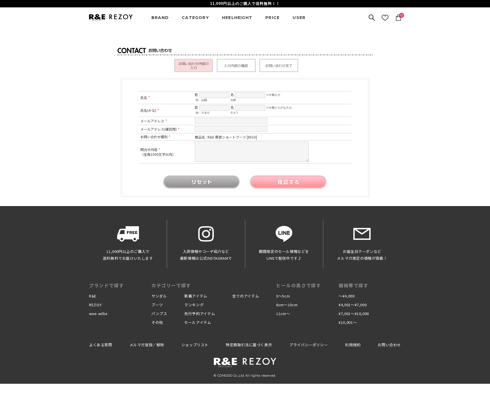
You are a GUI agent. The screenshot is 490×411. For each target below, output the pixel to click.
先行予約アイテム (199, 313)
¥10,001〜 (348, 322)
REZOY (95, 304)
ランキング (194, 304)
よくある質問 (100, 344)
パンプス (159, 313)
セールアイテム (197, 322)
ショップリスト (194, 344)
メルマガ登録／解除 (147, 344)
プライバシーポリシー (308, 344)
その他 (157, 322)
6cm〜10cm (286, 304)
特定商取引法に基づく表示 (249, 344)
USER (299, 17)
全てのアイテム (245, 296)
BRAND (160, 17)
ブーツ (157, 304)
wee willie (98, 313)
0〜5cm (283, 296)
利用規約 (352, 344)
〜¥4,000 (347, 296)
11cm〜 (283, 313)
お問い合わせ (389, 344)
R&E (92, 296)
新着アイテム (195, 296)
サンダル (159, 296)
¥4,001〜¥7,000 (353, 304)
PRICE (272, 17)
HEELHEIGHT (237, 17)
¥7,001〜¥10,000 (354, 313)
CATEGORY (195, 17)
